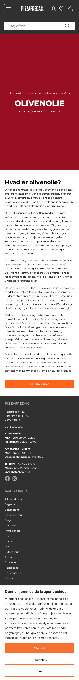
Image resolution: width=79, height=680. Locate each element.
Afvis (40, 671)
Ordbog (37, 111)
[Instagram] (14, 478)
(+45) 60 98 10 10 (25, 463)
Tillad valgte (39, 659)
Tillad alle (39, 648)
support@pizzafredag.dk (26, 467)
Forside (24, 111)
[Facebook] (7, 478)
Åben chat (23, 471)
